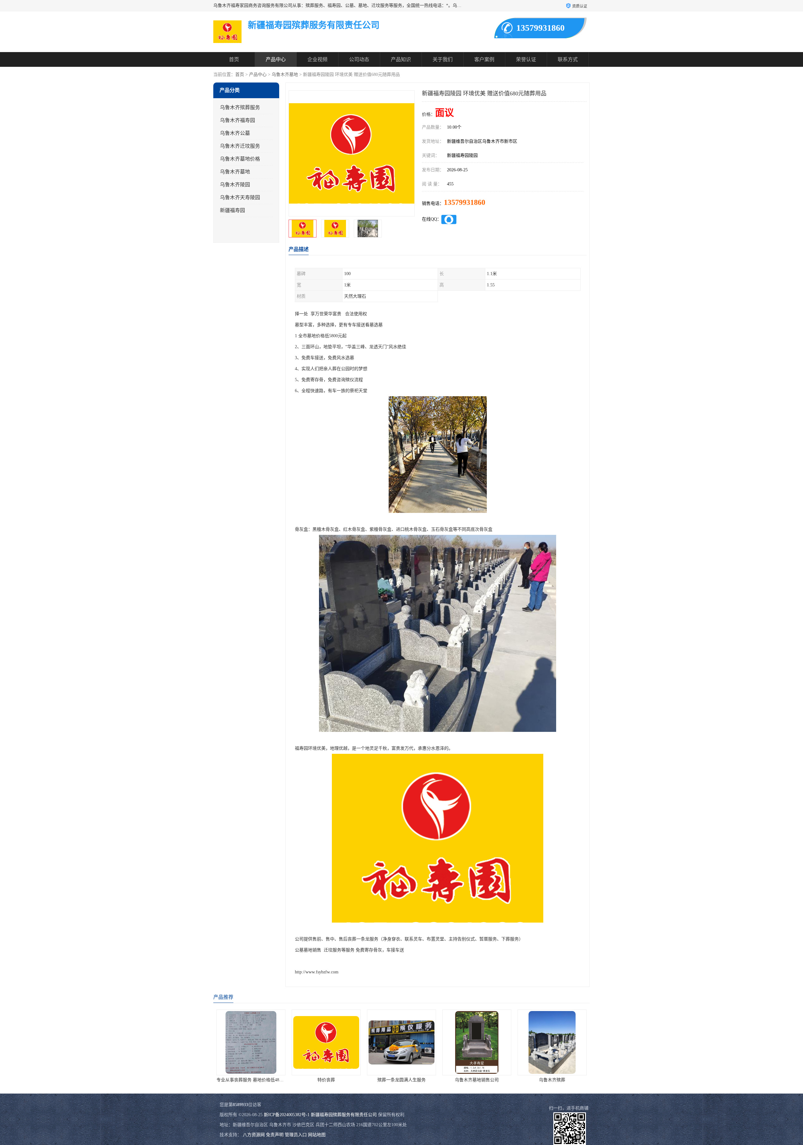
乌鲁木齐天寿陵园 (240, 197)
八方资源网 (254, 1134)
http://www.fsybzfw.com (316, 972)
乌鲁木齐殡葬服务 (240, 107)
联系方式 (568, 59)
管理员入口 (296, 1134)
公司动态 (359, 59)
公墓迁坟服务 (552, 1080)
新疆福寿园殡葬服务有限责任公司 (344, 1114)
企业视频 (317, 59)
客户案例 (484, 59)
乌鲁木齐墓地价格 (240, 159)
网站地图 (317, 1134)
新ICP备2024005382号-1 (287, 1114)
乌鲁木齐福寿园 (237, 120)
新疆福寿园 (232, 210)
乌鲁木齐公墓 (235, 133)
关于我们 (443, 59)
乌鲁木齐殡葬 (477, 1080)
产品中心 (276, 59)
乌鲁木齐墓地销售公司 (401, 1080)
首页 (234, 59)
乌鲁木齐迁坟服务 (240, 146)
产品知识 (401, 59)
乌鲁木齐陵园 (235, 184)
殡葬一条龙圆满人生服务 (326, 1080)
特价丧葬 (251, 1080)
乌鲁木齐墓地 (285, 74)
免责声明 (275, 1134)
